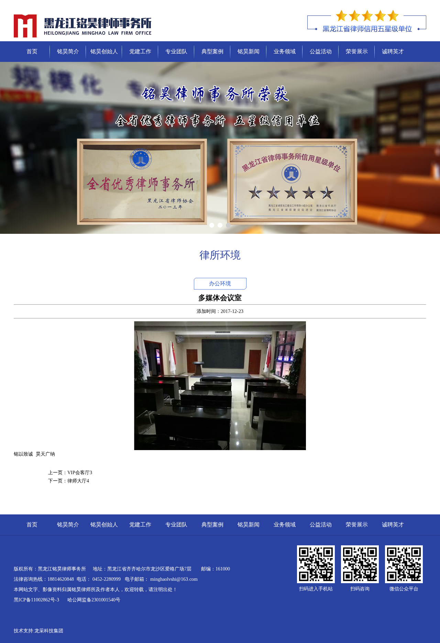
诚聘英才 (393, 51)
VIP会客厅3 (79, 472)
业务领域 (285, 51)
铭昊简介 (68, 51)
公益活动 (321, 51)
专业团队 (176, 51)
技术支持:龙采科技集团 (38, 630)
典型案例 (212, 51)
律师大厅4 (78, 480)
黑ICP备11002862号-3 (37, 599)
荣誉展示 (357, 51)
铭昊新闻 (249, 51)
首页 (31, 51)
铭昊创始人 (104, 51)
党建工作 (140, 51)
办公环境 (220, 283)
